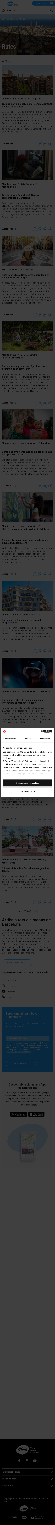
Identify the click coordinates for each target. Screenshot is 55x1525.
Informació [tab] (45, 738)
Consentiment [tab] (9, 738)
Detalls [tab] (27, 738)
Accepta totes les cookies (27, 783)
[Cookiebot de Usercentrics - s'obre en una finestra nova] (41, 731)
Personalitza (26, 791)
